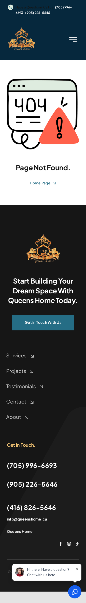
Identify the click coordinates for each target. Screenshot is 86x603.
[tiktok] (77, 544)
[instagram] (69, 544)
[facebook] (60, 544)
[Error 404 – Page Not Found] (43, 233)
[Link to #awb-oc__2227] (73, 39)
